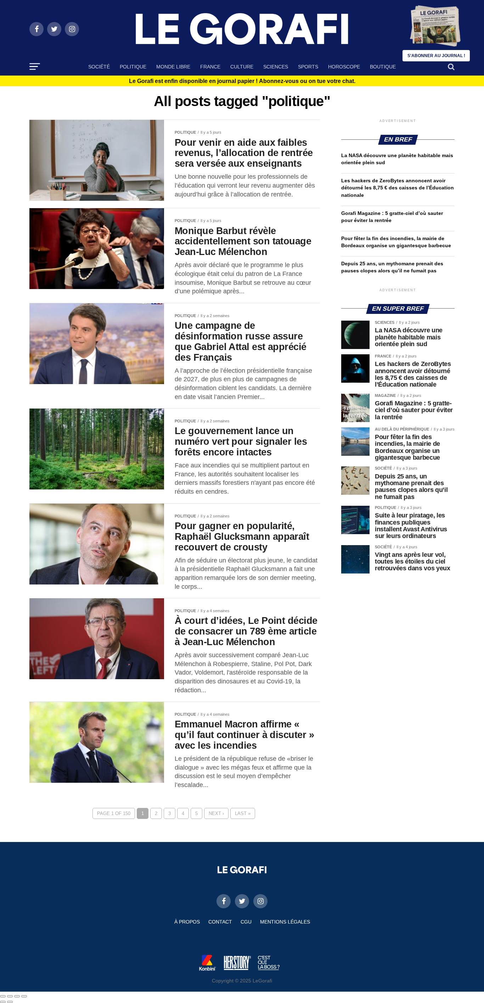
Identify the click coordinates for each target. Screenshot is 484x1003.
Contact (220, 922)
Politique (133, 67)
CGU (246, 922)
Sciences (275, 67)
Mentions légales (285, 922)
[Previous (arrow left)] (3, 1002)
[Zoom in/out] (24, 996)
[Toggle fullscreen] (17, 996)
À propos (187, 922)
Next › (216, 813)
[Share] (10, 996)
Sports (308, 67)
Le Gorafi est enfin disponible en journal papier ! (242, 81)
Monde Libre (173, 67)
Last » (243, 813)
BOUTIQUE (383, 67)
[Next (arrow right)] (10, 1002)
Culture (241, 67)
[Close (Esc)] (3, 996)
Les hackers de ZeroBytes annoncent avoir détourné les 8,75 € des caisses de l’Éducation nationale (397, 188)
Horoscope (344, 67)
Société (99, 67)
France (210, 67)
